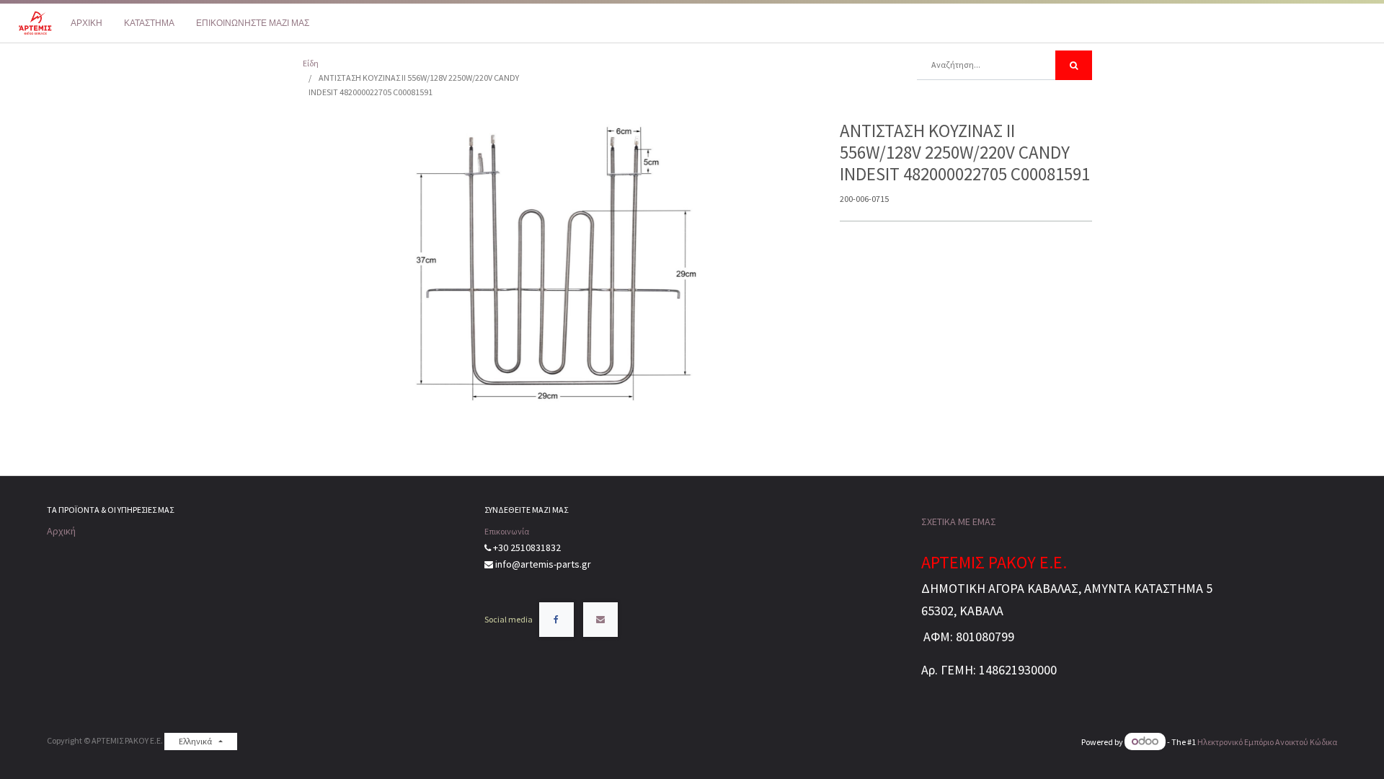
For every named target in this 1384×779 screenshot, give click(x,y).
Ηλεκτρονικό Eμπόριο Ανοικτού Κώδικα (1267, 741)
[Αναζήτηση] (1073, 65)
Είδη (311, 63)
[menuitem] (86, 23)
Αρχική (61, 530)
